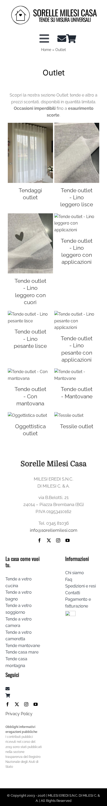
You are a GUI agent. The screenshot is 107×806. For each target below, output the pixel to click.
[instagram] (58, 540)
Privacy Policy (18, 713)
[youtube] (67, 540)
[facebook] (39, 540)
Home (46, 50)
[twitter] (49, 540)
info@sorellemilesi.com (53, 530)
